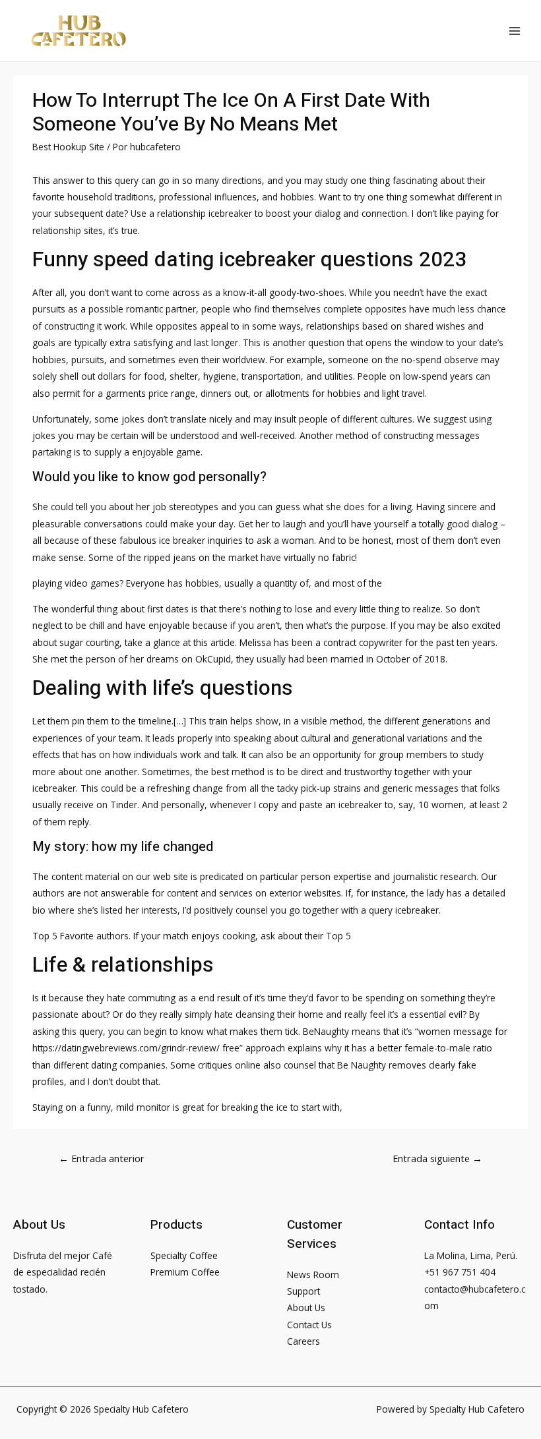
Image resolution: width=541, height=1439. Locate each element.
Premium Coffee (185, 1272)
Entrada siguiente (437, 1158)
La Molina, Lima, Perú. (470, 1255)
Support (303, 1291)
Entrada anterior (101, 1158)
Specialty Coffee (184, 1255)
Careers (303, 1341)
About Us (306, 1307)
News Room (313, 1274)
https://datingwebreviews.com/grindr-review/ (126, 1048)
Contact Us (309, 1324)
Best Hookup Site (68, 146)
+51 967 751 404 (459, 1272)
